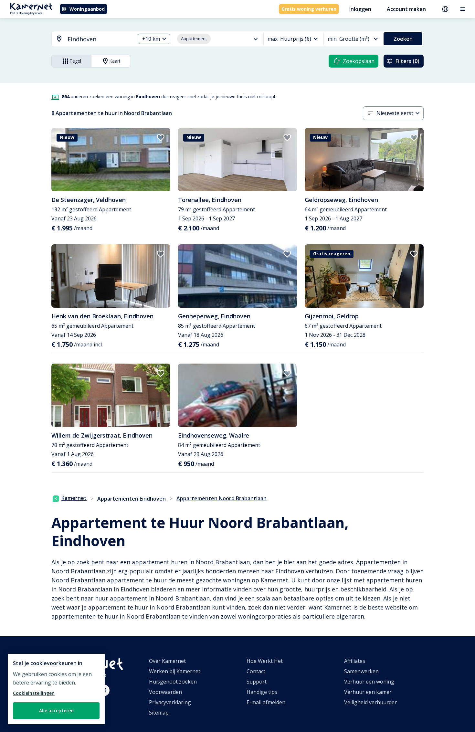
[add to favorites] (160, 137)
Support (257, 681)
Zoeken (403, 38)
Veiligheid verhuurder (370, 702)
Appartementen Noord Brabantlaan (221, 498)
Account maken (406, 9)
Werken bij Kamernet (174, 671)
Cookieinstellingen (34, 693)
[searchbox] (99, 39)
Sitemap (159, 712)
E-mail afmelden (266, 702)
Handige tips (262, 691)
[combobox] (89, 39)
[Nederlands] (445, 9)
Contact (256, 671)
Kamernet (74, 498)
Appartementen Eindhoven (131, 498)
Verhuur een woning (369, 681)
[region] (56, 689)
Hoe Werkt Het (265, 660)
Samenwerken (361, 671)
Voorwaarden (165, 691)
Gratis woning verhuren (308, 9)
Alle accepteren (56, 710)
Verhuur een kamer (368, 691)
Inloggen (360, 9)
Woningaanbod (87, 9)
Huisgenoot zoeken (173, 681)
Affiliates (354, 660)
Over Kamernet (167, 660)
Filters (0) (407, 61)
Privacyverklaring (170, 702)
